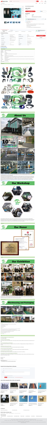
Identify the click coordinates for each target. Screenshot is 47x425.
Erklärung (14, 419)
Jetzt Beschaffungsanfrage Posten (19, 377)
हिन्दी (31, 420)
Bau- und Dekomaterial (5, 4)
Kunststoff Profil (12, 4)
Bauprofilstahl (9, 4)
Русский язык (17, 420)
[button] (32, 31)
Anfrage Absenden (30, 11)
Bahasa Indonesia (41, 420)
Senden (6, 377)
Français (15, 420)
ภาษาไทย (33, 420)
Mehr (1, 417)
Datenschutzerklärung (21, 419)
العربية (26, 420)
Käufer (36, 3)
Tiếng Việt (38, 420)
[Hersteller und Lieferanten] (4, 1)
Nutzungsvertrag (17, 419)
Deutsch (22, 420)
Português (12, 420)
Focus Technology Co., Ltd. (23, 421)
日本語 (30, 420)
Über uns (12, 419)
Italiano (20, 420)
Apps (42, 3)
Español (10, 420)
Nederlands (24, 420)
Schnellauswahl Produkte (31, 419)
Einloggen (45, 1)
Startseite (1, 4)
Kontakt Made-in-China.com (26, 419)
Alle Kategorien (3, 3)
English (8, 420)
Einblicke (35, 419)
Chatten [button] (42, 11)
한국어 (28, 420)
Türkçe (35, 420)
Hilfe (39, 3)
